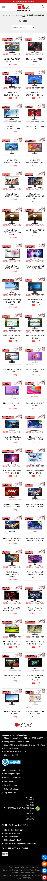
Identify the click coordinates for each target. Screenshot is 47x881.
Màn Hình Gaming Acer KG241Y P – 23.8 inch (12, 506)
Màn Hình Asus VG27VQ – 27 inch (35, 231)
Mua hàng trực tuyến (12, 774)
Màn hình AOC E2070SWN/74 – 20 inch (35, 161)
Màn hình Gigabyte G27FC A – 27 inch (35, 609)
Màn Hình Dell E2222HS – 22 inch (12, 337)
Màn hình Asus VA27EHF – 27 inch (12, 195)
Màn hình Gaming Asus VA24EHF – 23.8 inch (35, 506)
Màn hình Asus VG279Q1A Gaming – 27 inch (35, 196)
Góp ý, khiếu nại (10, 793)
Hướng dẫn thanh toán (12, 777)
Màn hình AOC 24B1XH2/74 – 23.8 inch (35, 94)
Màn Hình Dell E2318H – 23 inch (12, 370)
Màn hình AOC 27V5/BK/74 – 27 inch (12, 161)
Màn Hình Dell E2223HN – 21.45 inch (35, 337)
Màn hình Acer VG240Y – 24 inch (35, 60)
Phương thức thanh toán (13, 830)
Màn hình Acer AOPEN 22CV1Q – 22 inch (12, 60)
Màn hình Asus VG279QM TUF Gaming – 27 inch (12, 232)
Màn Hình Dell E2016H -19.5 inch (35, 301)
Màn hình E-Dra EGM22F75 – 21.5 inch (35, 438)
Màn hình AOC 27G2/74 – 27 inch (35, 127)
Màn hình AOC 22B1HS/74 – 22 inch (12, 94)
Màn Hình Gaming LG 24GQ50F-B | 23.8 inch (35, 573)
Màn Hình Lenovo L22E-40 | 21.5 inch (35, 712)
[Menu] (4, 7)
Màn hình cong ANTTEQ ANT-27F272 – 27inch (35, 267)
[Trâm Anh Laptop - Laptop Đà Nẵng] (23, 7)
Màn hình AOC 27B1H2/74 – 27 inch (12, 127)
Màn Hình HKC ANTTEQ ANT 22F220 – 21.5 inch (12, 643)
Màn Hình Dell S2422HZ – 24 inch (35, 404)
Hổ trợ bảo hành (10, 785)
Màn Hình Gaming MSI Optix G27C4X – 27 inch (12, 609)
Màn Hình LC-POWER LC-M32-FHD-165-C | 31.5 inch (35, 677)
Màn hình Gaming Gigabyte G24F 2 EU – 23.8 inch (12, 574)
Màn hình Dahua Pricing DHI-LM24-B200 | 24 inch (12, 302)
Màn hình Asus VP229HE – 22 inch (12, 267)
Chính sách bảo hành (12, 833)
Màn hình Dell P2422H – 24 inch (35, 370)
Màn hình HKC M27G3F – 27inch (12, 676)
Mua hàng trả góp (11, 781)
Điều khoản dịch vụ (11, 789)
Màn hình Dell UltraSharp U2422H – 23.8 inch (12, 438)
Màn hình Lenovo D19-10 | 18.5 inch (12, 712)
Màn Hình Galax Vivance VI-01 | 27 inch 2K (12, 472)
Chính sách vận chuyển (13, 840)
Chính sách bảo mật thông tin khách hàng (20, 843)
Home (5, 15)
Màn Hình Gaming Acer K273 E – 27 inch (35, 472)
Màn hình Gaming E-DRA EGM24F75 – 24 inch (35, 539)
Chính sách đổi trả (11, 837)
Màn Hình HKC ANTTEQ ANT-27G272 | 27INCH (35, 643)
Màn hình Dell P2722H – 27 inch (12, 404)
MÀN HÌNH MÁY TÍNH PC (17, 15)
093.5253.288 (23, 741)
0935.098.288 (37, 738)
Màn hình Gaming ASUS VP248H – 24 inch (12, 539)
